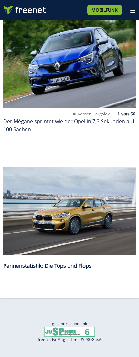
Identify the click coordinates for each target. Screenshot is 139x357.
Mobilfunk (104, 10)
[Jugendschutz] (69, 331)
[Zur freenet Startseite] (24, 8)
